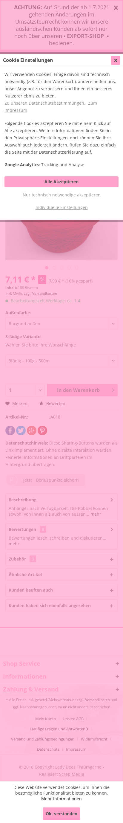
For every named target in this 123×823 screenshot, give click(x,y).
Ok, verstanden (61, 813)
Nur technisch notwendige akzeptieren (62, 195)
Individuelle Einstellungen (62, 207)
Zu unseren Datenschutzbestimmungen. (44, 103)
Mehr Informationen (61, 798)
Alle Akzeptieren (61, 181)
